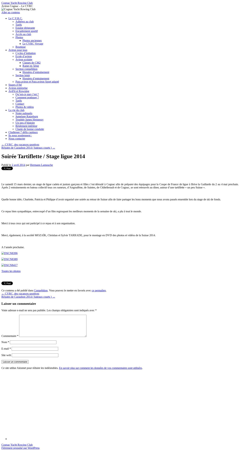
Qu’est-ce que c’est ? (27, 94)
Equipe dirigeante (25, 27)
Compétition (41, 290)
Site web (6, 355)
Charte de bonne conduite (29, 129)
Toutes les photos (11, 271)
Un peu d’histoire (25, 122)
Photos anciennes (32, 40)
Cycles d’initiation (25, 53)
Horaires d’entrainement (35, 72)
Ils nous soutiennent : (20, 135)
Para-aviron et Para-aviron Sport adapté (37, 81)
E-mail (6, 348)
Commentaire (9, 335)
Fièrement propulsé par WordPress (20, 447)
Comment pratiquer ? (27, 97)
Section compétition (26, 68)
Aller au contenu (10, 12)
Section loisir (22, 75)
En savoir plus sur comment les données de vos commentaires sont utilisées (100, 367)
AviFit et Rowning (18, 91)
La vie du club (16, 110)
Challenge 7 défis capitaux (23, 132)
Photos (19, 37)
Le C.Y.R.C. (15, 18)
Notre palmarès (23, 113)
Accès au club (23, 34)
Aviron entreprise (18, 87)
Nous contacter (16, 138)
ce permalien (99, 290)
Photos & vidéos (24, 106)
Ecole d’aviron (23, 56)
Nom (5, 342)
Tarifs (18, 24)
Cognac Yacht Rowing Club (17, 2)
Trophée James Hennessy (29, 119)
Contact (19, 103)
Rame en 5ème (30, 65)
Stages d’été (15, 84)
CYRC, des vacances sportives (20, 144)
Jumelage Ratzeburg (26, 116)
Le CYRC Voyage (32, 43)
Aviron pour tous (17, 50)
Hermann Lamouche (41, 164)
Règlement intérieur (26, 125)
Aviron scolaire (23, 59)
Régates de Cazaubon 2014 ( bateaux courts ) (28, 147)
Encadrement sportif (26, 31)
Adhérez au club (24, 21)
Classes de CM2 (31, 62)
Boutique (20, 46)
